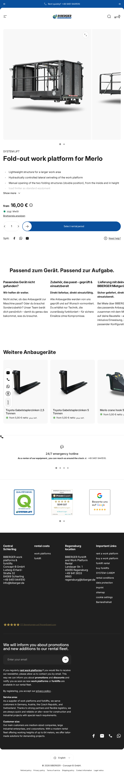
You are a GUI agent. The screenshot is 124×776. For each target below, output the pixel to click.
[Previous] (4, 4)
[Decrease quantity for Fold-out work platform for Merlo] (4, 226)
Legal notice (98, 770)
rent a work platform (107, 553)
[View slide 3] (64, 468)
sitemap (100, 592)
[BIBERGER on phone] (62, 437)
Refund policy (26, 770)
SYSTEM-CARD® (105, 573)
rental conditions (105, 577)
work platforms (42, 553)
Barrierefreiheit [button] (104, 602)
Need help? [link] (115, 238)
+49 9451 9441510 (14, 579)
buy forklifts (102, 568)
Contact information (84, 770)
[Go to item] (60, 144)
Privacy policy (39, 770)
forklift (37, 558)
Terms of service (53, 770)
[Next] (119, 4)
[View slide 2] (60, 468)
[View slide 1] (56, 468)
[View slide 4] (68, 468)
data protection (104, 582)
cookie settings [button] (104, 597)
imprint (99, 587)
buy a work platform (107, 558)
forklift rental (103, 563)
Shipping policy (68, 770)
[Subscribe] (65, 659)
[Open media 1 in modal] (85, 35)
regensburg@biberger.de (80, 579)
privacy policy (43, 691)
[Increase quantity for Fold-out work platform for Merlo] (19, 226)
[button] (8, 393)
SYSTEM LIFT (11, 151)
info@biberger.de (13, 582)
